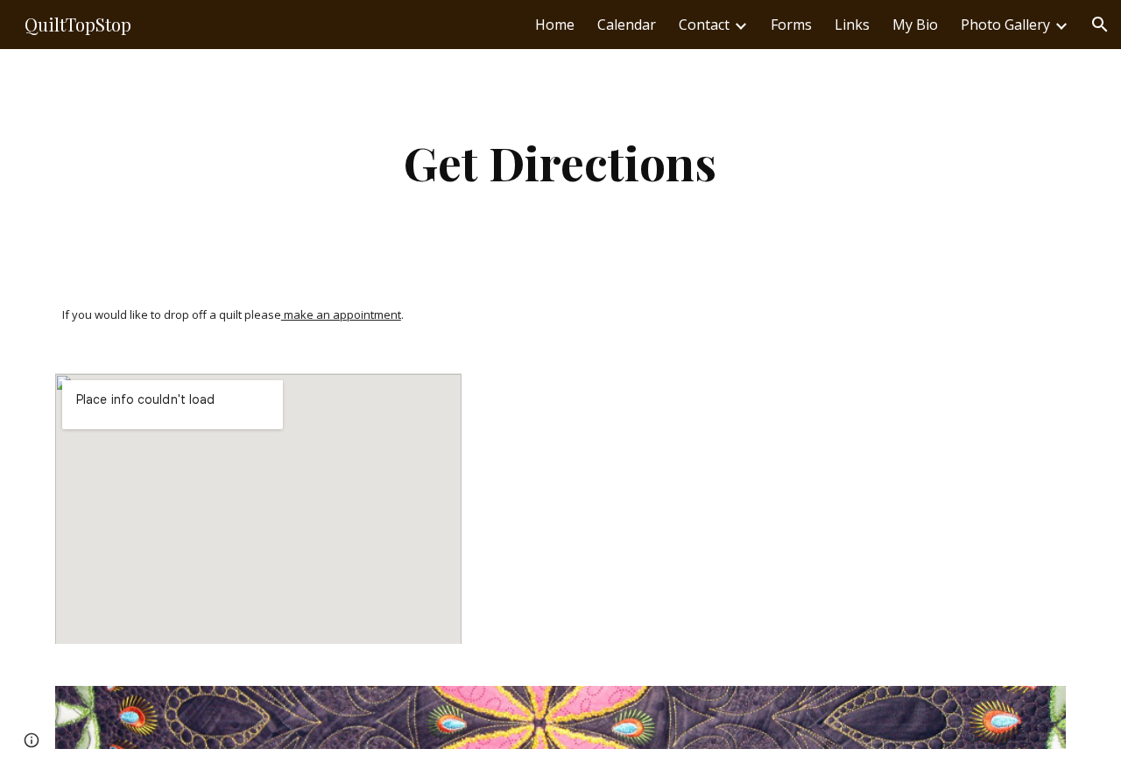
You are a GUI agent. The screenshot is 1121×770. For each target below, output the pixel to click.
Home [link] (555, 24)
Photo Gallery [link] (1005, 24)
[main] (560, 162)
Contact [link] (704, 24)
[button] (1100, 25)
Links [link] (852, 24)
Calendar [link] (626, 24)
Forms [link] (791, 24)
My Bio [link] (915, 24)
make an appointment (341, 314)
